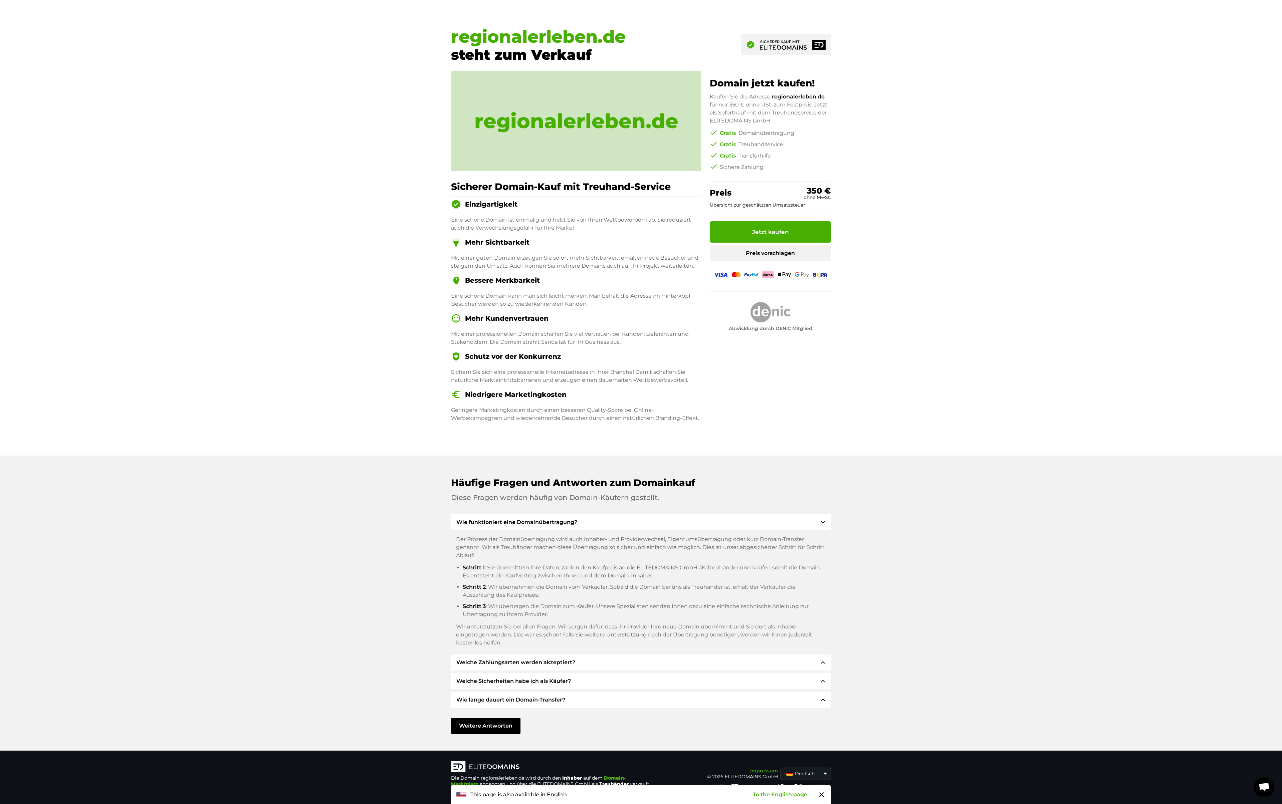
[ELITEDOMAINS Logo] (551, 767)
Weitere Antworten (485, 726)
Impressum (764, 771)
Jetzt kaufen (770, 232)
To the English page (780, 794)
